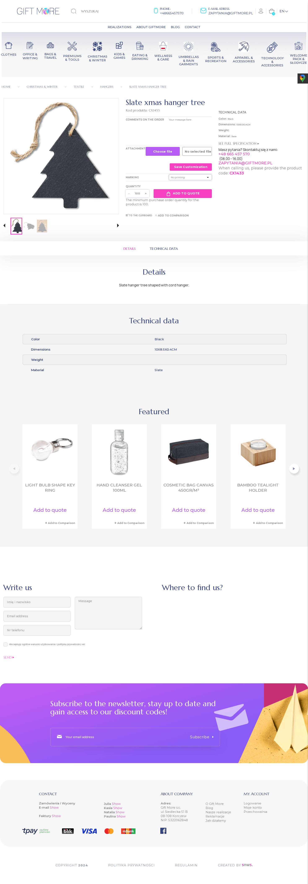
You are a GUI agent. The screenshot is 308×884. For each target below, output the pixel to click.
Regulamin (186, 865)
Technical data (164, 248)
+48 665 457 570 (234, 154)
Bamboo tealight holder (258, 488)
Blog (209, 808)
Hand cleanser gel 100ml (119, 488)
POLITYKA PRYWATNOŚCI (131, 865)
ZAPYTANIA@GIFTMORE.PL (245, 163)
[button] (4, 226)
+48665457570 (172, 13)
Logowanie (252, 803)
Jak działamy (216, 820)
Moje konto (253, 807)
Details (129, 248)
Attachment (135, 148)
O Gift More (215, 804)
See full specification (238, 143)
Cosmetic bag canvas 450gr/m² (188, 488)
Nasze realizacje (218, 812)
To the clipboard (140, 215)
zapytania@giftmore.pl (230, 13)
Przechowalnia (255, 812)
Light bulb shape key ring (50, 488)
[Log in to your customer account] (261, 11)
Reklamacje (215, 816)
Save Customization (190, 167)
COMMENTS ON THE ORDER (145, 119)
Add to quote (186, 193)
